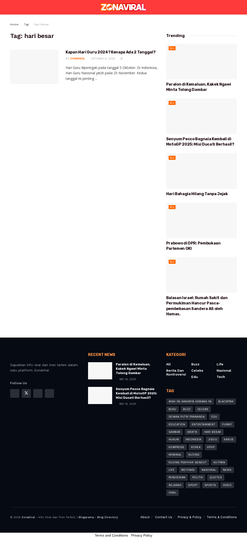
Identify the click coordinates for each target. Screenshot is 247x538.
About (145, 517)
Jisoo (212, 439)
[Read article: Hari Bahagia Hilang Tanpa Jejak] (201, 171)
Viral (173, 492)
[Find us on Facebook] (14, 393)
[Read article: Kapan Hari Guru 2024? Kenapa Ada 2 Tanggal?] (34, 67)
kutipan (219, 462)
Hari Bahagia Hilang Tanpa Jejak (197, 194)
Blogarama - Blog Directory (98, 517)
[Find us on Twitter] (26, 393)
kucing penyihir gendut (188, 462)
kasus (229, 439)
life (172, 470)
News (227, 470)
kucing (193, 454)
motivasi (188, 470)
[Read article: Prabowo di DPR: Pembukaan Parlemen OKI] (201, 220)
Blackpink (226, 401)
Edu (194, 377)
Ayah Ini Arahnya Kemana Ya (190, 401)
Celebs (197, 370)
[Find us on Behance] (49, 393)
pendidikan (177, 477)
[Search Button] (235, 7)
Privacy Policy (141, 535)
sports (210, 485)
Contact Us (163, 517)
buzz (187, 409)
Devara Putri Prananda (187, 416)
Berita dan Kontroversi (176, 372)
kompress (176, 447)
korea (196, 447)
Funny (227, 424)
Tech (221, 377)
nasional (209, 470)
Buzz (195, 364)
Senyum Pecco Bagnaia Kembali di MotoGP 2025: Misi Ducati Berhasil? (136, 393)
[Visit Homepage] (123, 7)
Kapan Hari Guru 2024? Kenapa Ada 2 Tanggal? (110, 52)
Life (220, 364)
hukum (174, 439)
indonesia (193, 439)
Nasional (224, 370)
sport (193, 485)
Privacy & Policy (189, 517)
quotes (216, 477)
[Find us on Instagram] (37, 393)
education (177, 424)
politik (197, 477)
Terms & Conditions (222, 517)
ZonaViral (77, 58)
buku (172, 409)
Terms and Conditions (111, 535)
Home (14, 24)
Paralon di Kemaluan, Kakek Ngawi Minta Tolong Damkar (133, 368)
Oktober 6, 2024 (102, 58)
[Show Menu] (12, 7)
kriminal (175, 454)
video (227, 485)
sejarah (175, 485)
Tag (26, 24)
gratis (192, 432)
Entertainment (203, 424)
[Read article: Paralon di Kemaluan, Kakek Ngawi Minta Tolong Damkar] (201, 61)
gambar (174, 432)
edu (214, 416)
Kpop (210, 447)
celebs (202, 409)
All (172, 48)
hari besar (41, 24)
